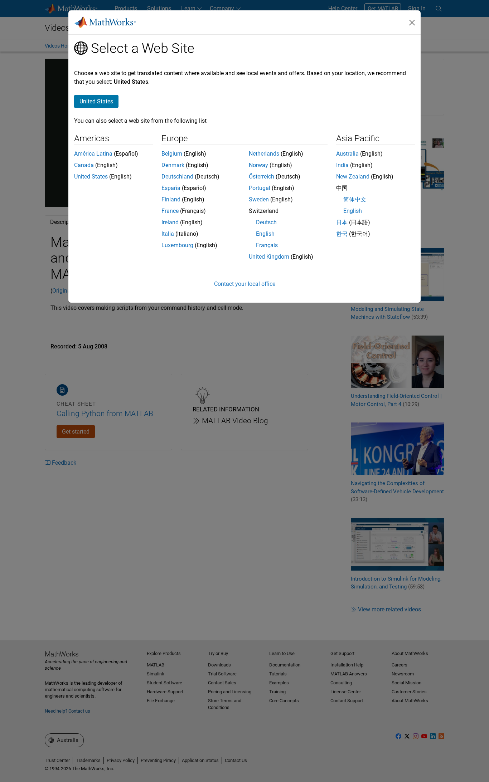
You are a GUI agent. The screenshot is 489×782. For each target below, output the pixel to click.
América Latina (93, 153)
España (170, 188)
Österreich (261, 176)
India (342, 165)
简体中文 (354, 199)
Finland (170, 199)
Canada (84, 165)
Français (267, 245)
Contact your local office (244, 283)
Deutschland (177, 176)
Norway (258, 165)
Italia (167, 233)
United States (91, 176)
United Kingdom (269, 256)
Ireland (170, 222)
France (170, 210)
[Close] (412, 22)
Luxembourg (177, 245)
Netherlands (264, 153)
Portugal (259, 188)
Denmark (172, 165)
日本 (342, 222)
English (265, 233)
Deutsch (266, 222)
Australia (347, 153)
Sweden (259, 199)
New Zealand (352, 176)
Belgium (171, 153)
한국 (342, 233)
